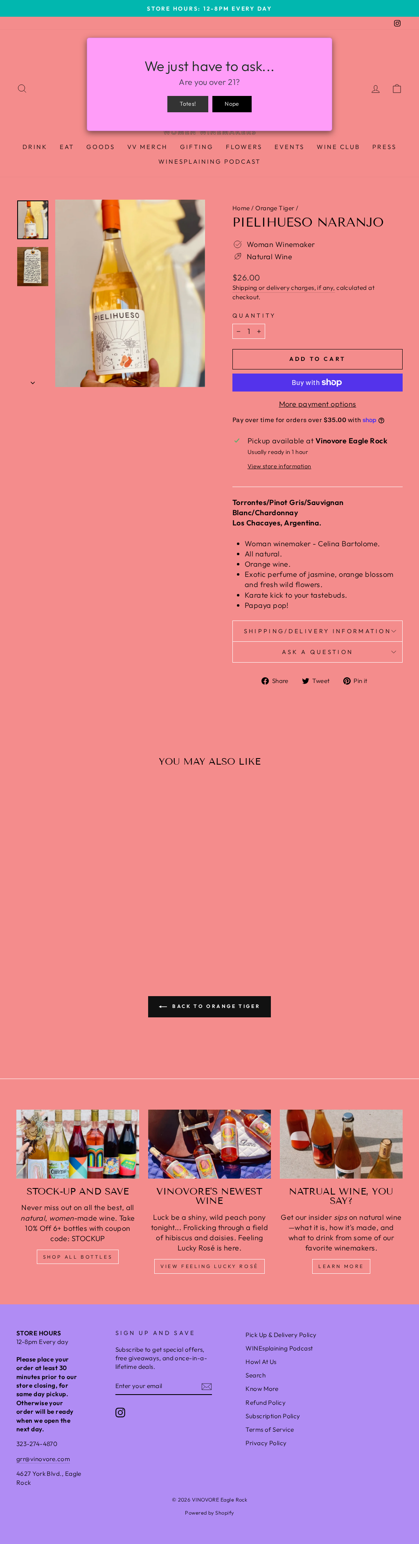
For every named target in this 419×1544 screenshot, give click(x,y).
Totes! (188, 103)
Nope (232, 103)
